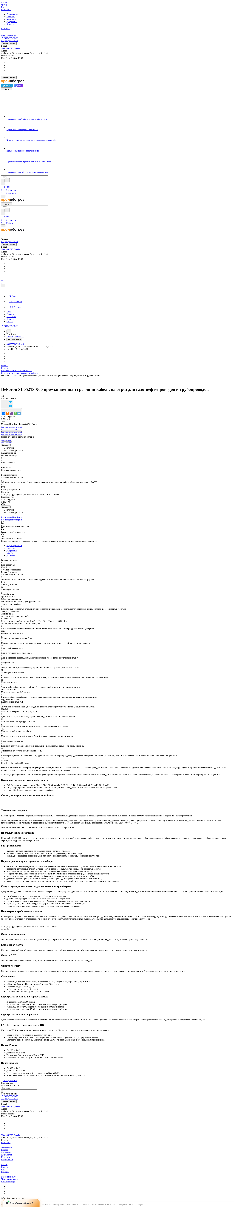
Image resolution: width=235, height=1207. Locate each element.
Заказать (6, 445)
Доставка (11, 555)
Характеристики (14, 545)
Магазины (11, 19)
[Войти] (2, 276)
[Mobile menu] (3, 225)
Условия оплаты (8, 1177)
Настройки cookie (126, 1205)
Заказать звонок (9, 43)
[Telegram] (19, 413)
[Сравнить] (7, 406)
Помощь (5, 1172)
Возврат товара (8, 1182)
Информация (7, 1159)
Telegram (8, 85)
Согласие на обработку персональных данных (59, 1205)
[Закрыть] (3, 285)
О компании (12, 14)
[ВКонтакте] (3, 413)
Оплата (10, 553)
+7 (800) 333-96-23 (9, 38)
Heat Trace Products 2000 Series (11, 427)
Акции (4, 1164)
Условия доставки (9, 1179)
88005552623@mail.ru (11, 48)
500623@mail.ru (8, 36)
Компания (5, 1142)
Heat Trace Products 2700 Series (11, 432)
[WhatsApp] (15, 413)
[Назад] (9, 331)
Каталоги (11, 24)
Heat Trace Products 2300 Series (11, 430)
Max (19, 85)
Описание (11, 548)
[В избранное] (7, 402)
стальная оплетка (6, 442)
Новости (11, 16)
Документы (12, 21)
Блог (3, 1169)
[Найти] (7, 180)
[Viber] (11, 413)
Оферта (140, 1205)
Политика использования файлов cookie (98, 1205)
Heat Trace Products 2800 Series (11, 434)
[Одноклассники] (7, 413)
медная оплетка (6, 440)
